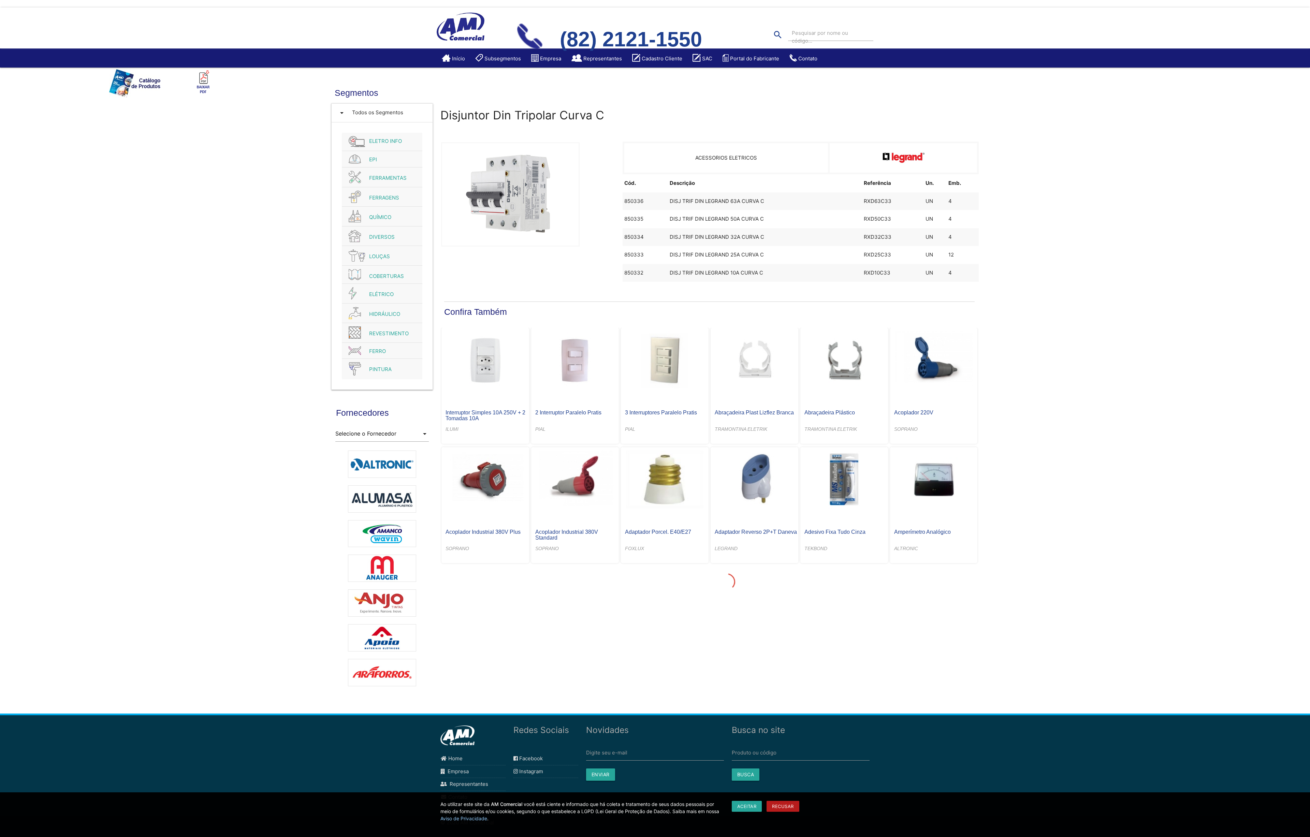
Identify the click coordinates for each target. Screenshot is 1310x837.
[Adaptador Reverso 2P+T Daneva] (754, 480)
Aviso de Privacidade (463, 818)
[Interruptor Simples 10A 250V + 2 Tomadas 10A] (485, 361)
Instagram (530, 771)
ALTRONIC (906, 548)
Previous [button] (330, 571)
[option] (382, 460)
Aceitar (747, 806)
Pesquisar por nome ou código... (820, 37)
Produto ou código (754, 752)
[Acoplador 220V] (933, 361)
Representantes (467, 784)
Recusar (783, 806)
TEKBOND (815, 548)
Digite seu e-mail (606, 752)
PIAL (540, 429)
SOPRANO (906, 429)
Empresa (457, 771)
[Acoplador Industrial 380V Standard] (574, 480)
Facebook (530, 758)
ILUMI (452, 429)
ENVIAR (601, 774)
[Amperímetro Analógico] (933, 480)
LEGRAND (726, 548)
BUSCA (745, 774)
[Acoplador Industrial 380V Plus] (485, 480)
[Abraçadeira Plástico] (844, 361)
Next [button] (434, 571)
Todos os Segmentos (370, 113)
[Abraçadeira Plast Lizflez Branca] (754, 361)
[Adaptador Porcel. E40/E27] (664, 480)
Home (455, 758)
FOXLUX (634, 548)
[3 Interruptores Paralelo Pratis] (664, 361)
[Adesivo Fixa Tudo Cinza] (844, 480)
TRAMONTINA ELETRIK (741, 429)
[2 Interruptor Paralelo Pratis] (574, 361)
